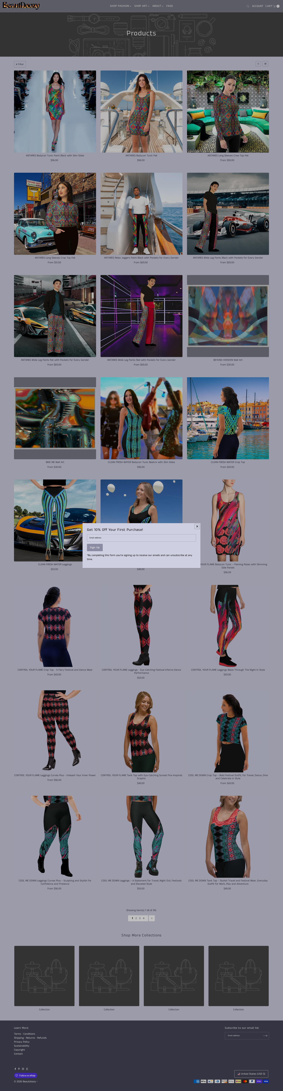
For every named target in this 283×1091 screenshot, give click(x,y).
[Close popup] (197, 526)
